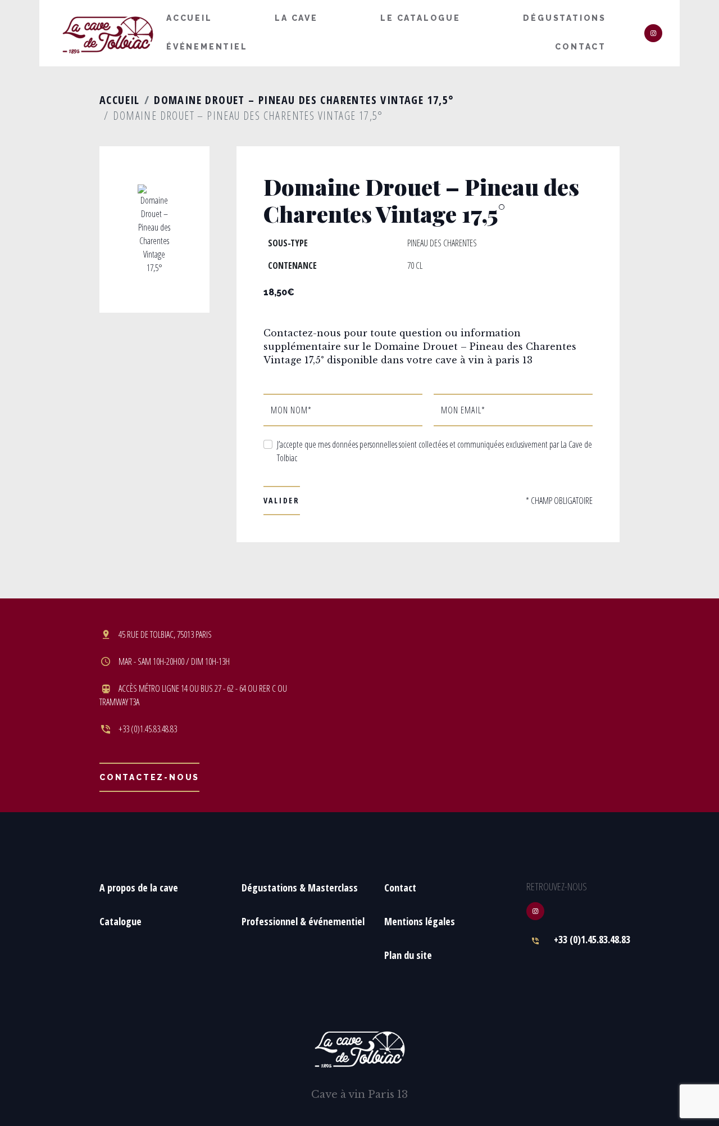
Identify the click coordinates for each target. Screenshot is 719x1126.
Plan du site (408, 955)
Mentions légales (419, 921)
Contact (580, 46)
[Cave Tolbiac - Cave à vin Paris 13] (108, 34)
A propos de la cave (138, 887)
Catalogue (120, 921)
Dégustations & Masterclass (300, 887)
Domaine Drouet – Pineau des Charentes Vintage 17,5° (304, 99)
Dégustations (564, 17)
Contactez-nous (149, 777)
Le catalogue (420, 17)
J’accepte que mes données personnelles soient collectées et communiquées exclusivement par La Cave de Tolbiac (434, 451)
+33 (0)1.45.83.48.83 (592, 939)
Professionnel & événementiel (303, 921)
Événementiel (207, 46)
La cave (296, 17)
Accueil (189, 17)
